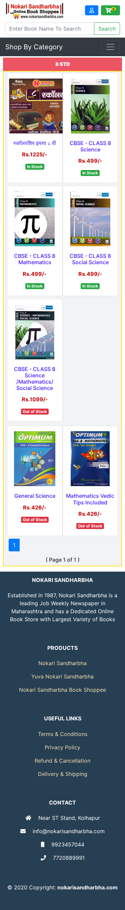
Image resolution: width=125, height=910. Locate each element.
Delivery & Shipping (62, 774)
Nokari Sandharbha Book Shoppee (62, 689)
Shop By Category (34, 47)
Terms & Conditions (62, 734)
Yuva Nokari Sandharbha (62, 676)
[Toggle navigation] (110, 47)
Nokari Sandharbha (62, 663)
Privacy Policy (62, 747)
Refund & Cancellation (62, 760)
